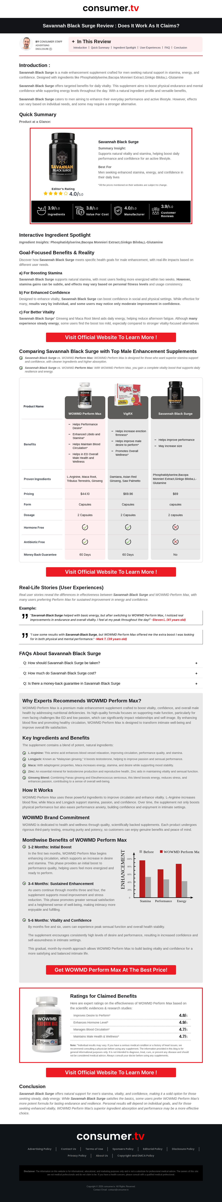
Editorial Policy (153, 1149)
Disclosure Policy (183, 1149)
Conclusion (180, 47)
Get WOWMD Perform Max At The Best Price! (111, 970)
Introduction (80, 47)
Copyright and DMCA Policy (135, 1156)
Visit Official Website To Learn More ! (111, 337)
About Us (102, 1156)
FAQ (167, 47)
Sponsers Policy (123, 1149)
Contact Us (68, 1149)
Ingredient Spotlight (124, 47)
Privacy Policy (77, 1156)
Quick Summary (100, 47)
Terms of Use (94, 1149)
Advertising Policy (40, 1149)
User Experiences (150, 47)
